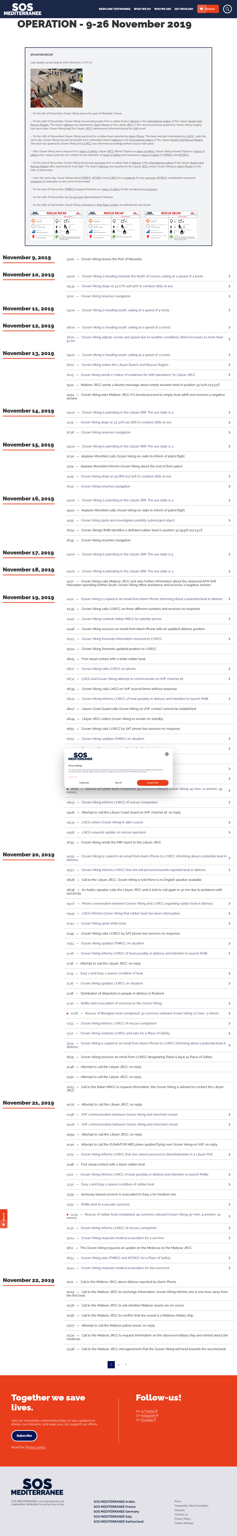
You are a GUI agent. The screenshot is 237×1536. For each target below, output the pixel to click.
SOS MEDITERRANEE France (115, 1506)
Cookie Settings (184, 1523)
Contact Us (181, 1514)
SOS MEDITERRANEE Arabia (114, 1501)
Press (178, 1501)
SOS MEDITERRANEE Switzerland (118, 1521)
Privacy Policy (183, 1518)
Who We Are (162, 9)
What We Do (142, 9)
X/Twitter (148, 1411)
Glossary (180, 1510)
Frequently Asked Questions (191, 1505)
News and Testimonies (114, 9)
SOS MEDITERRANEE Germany (116, 1511)
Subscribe (24, 1435)
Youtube (147, 1420)
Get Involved (184, 9)
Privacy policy (36, 1447)
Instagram (148, 1415)
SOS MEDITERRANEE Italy (113, 1516)
